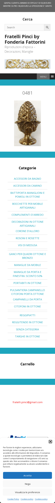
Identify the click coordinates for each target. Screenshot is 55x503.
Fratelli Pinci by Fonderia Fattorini (25, 39)
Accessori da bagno (27, 178)
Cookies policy (27, 499)
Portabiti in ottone (27, 283)
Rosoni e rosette (27, 238)
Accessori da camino (27, 185)
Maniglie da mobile (27, 265)
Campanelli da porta (27, 299)
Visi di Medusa (27, 245)
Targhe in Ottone (27, 336)
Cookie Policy (13, 499)
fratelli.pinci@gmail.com (27, 402)
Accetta (27, 475)
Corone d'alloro (27, 231)
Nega (27, 483)
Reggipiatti (27, 315)
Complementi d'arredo (28, 214)
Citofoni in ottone (27, 306)
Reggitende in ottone (27, 322)
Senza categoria (27, 329)
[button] (50, 441)
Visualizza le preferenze (27, 492)
